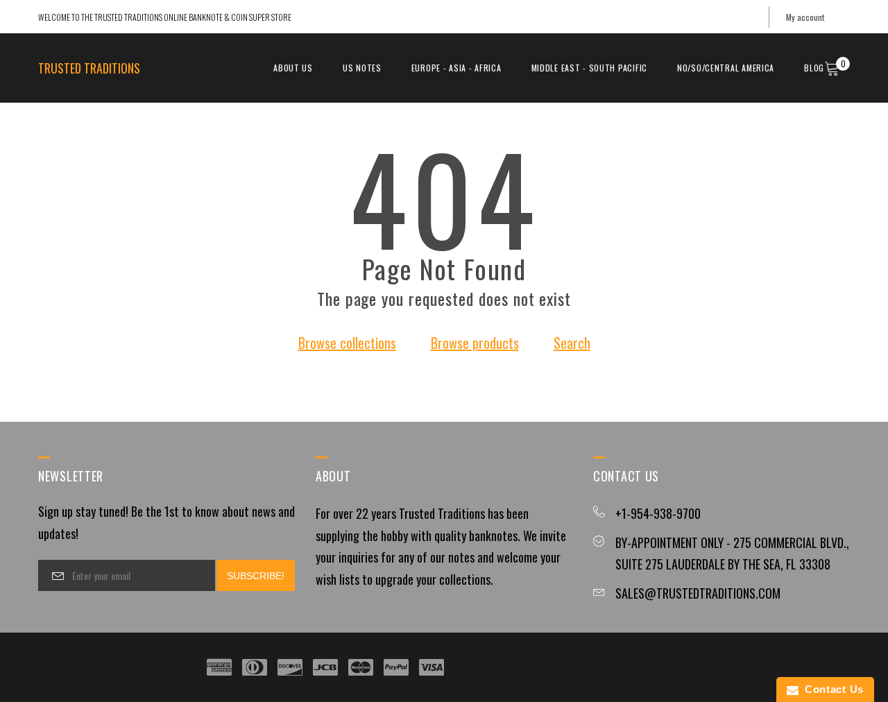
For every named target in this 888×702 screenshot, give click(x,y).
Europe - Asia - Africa (456, 68)
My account (805, 17)
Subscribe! (255, 575)
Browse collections (347, 342)
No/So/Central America (725, 68)
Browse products (475, 342)
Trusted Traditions (89, 68)
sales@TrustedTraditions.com (697, 593)
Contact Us (831, 689)
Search (572, 342)
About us (293, 68)
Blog (814, 68)
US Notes (362, 68)
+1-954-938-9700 (658, 513)
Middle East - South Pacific (589, 68)
